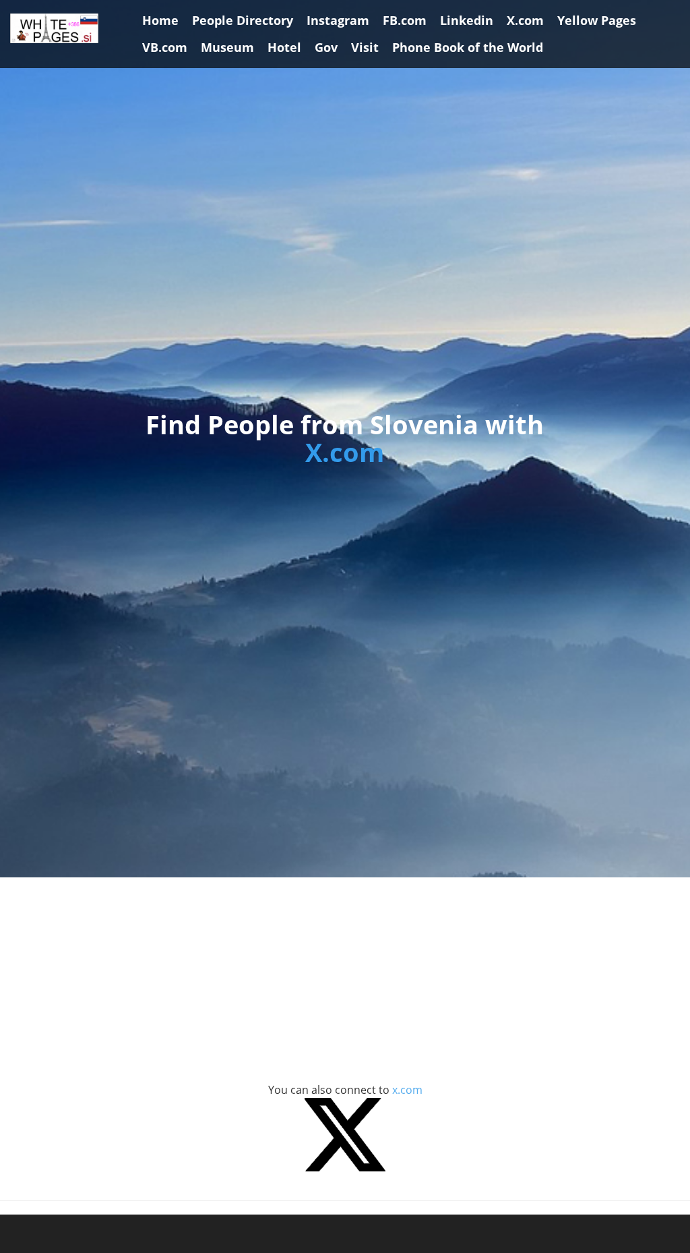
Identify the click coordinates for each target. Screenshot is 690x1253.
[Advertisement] (345, 986)
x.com (407, 1089)
